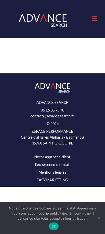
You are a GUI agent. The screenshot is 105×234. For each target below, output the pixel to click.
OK (53, 226)
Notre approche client (52, 157)
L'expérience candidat (52, 164)
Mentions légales (52, 172)
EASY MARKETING (52, 180)
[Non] (98, 217)
